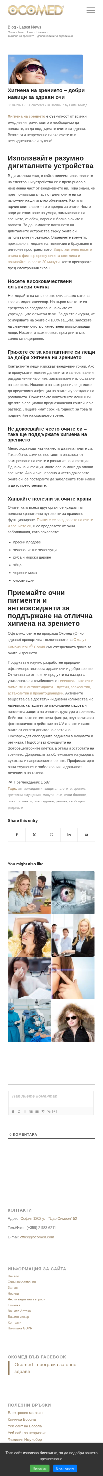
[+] (55, 1111)
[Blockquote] (43, 1111)
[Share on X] (34, 835)
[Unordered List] (37, 1111)
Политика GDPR (20, 1328)
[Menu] (88, 10)
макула (48, 795)
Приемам (39, 1468)
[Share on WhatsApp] (51, 835)
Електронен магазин (25, 1413)
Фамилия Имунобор (25, 1439)
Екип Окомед (78, 105)
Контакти (14, 1322)
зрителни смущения (24, 795)
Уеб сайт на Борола (25, 1426)
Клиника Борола (22, 1419)
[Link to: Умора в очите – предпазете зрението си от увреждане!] (29, 978)
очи (59, 795)
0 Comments (35, 105)
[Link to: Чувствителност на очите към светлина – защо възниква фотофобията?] (29, 935)
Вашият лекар (18, 1317)
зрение (79, 788)
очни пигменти (20, 801)
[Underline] (25, 1111)
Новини (56, 105)
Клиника (14, 1305)
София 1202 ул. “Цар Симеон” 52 (48, 1218)
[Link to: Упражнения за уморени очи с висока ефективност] (73, 978)
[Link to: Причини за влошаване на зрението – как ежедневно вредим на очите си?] (29, 892)
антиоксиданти (30, 788)
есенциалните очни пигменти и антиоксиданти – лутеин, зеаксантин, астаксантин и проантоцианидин (50, 687)
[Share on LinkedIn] (69, 835)
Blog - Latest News (24, 27)
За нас (13, 1287)
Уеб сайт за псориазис (27, 1433)
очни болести (75, 795)
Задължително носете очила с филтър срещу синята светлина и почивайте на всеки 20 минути (50, 255)
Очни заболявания (22, 1282)
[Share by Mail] (86, 835)
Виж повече (65, 1468)
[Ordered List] (31, 1111)
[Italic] (19, 1111)
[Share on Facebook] (17, 835)
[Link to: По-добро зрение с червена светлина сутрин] (73, 892)
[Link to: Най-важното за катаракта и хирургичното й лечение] (29, 1020)
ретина (61, 801)
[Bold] (13, 1111)
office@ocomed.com (37, 1237)
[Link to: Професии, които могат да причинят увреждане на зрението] (73, 935)
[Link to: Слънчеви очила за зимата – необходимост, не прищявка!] (73, 1020)
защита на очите (58, 788)
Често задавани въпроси (26, 1299)
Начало (13, 1276)
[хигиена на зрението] (45, 69)
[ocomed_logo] (43, 10)
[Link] (49, 1111)
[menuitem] (88, 10)
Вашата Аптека (19, 1311)
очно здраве (44, 801)
